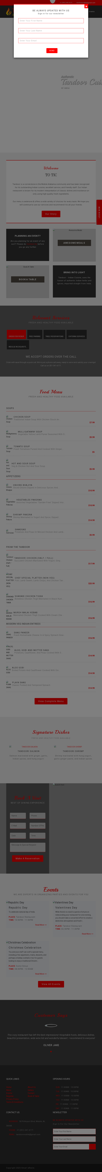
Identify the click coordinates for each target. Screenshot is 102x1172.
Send (52, 51)
